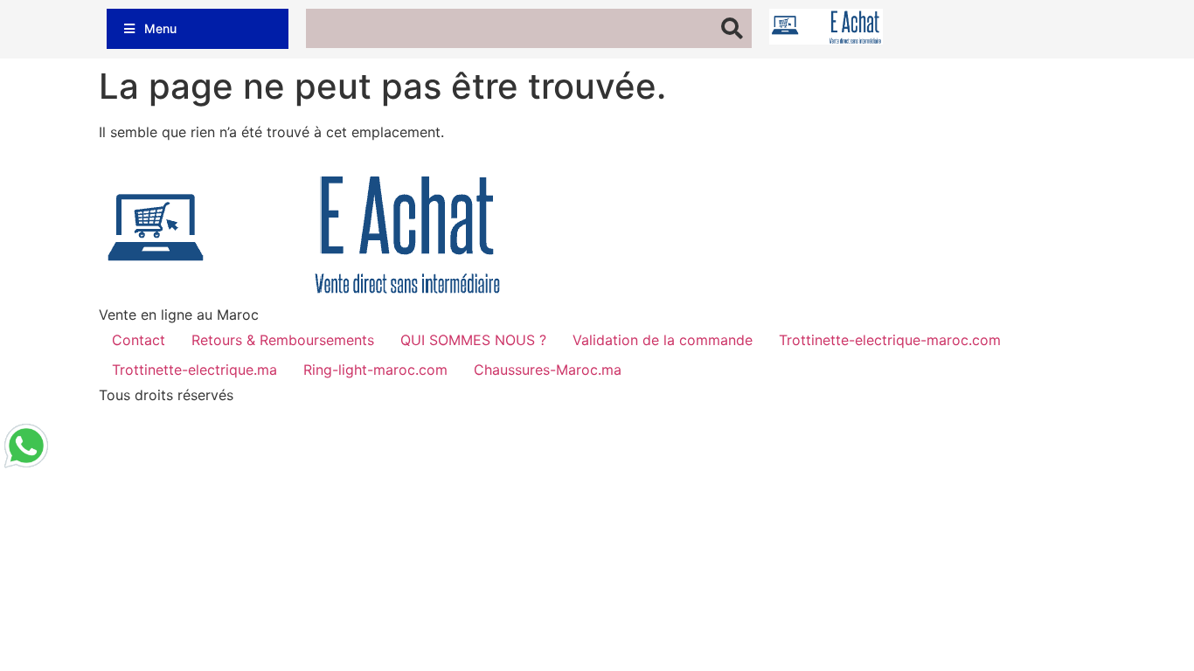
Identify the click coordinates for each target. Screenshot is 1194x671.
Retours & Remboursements (282, 340)
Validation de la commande (663, 340)
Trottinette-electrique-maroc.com (890, 340)
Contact (138, 340)
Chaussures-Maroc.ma (547, 369)
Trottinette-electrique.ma (194, 369)
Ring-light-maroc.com (375, 369)
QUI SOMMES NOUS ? (473, 340)
